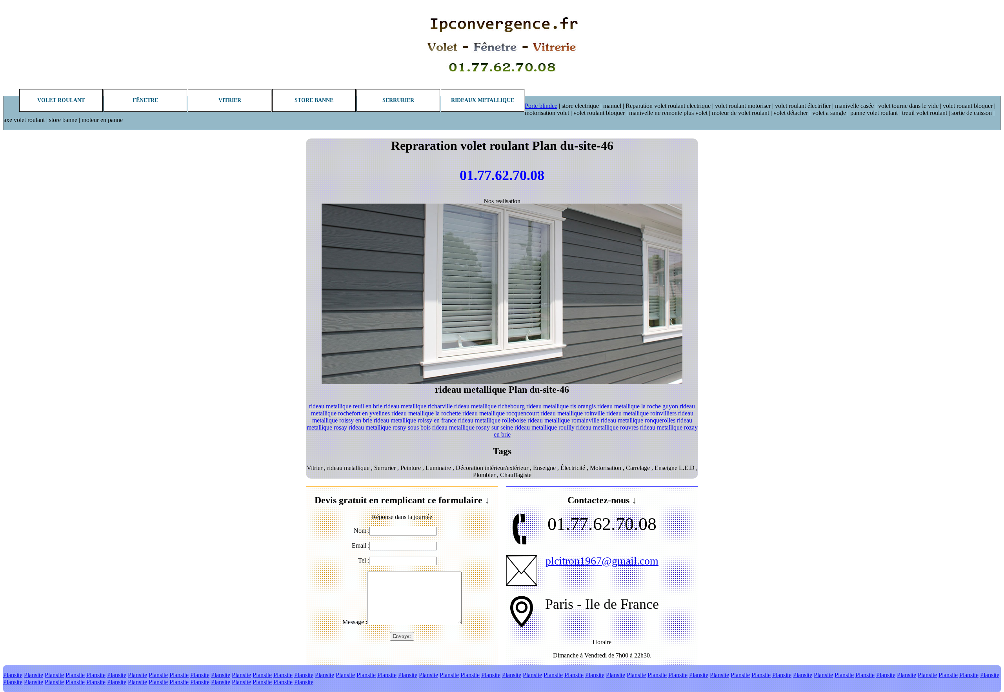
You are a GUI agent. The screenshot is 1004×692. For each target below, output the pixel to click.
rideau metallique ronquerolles (638, 420)
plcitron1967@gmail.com (602, 561)
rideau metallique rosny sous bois (390, 427)
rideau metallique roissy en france (415, 420)
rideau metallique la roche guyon (637, 406)
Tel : (363, 560)
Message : (354, 622)
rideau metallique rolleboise (492, 420)
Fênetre (145, 100)
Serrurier (398, 100)
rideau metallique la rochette (426, 413)
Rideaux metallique (482, 100)
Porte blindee (541, 105)
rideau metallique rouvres (607, 427)
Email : (360, 545)
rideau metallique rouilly (545, 427)
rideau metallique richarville (418, 406)
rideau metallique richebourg (489, 406)
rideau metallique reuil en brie (345, 406)
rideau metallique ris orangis (561, 406)
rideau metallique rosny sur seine (472, 427)
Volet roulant (61, 100)
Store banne (314, 100)
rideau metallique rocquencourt (500, 413)
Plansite (12, 675)
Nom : (361, 530)
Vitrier (229, 100)
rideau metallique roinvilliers (641, 413)
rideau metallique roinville (572, 413)
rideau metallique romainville (563, 420)
